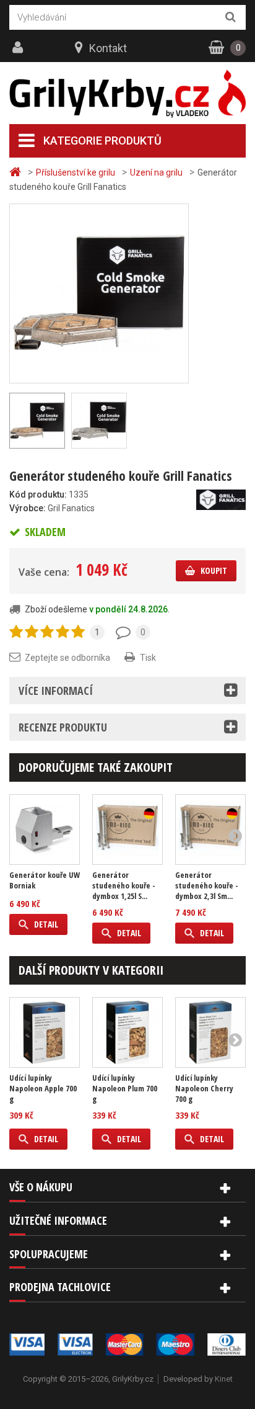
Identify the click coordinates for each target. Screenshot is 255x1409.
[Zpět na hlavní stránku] (16, 172)
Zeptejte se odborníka (67, 658)
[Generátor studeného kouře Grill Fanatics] (99, 293)
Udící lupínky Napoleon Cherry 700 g (204, 1088)
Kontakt (108, 48)
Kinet (224, 1379)
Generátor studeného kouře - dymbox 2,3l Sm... (206, 885)
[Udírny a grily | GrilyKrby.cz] (127, 94)
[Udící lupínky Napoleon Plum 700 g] (127, 1032)
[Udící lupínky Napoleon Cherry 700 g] (210, 1032)
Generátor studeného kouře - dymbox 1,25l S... (123, 885)
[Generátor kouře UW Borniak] (44, 829)
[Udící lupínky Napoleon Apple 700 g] (44, 1032)
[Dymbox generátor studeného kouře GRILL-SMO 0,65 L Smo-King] (127, 829)
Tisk (148, 658)
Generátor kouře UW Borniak (44, 880)
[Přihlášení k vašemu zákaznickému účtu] (19, 48)
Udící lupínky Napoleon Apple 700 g (43, 1088)
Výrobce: (27, 508)
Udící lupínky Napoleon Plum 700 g (124, 1088)
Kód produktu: (38, 494)
